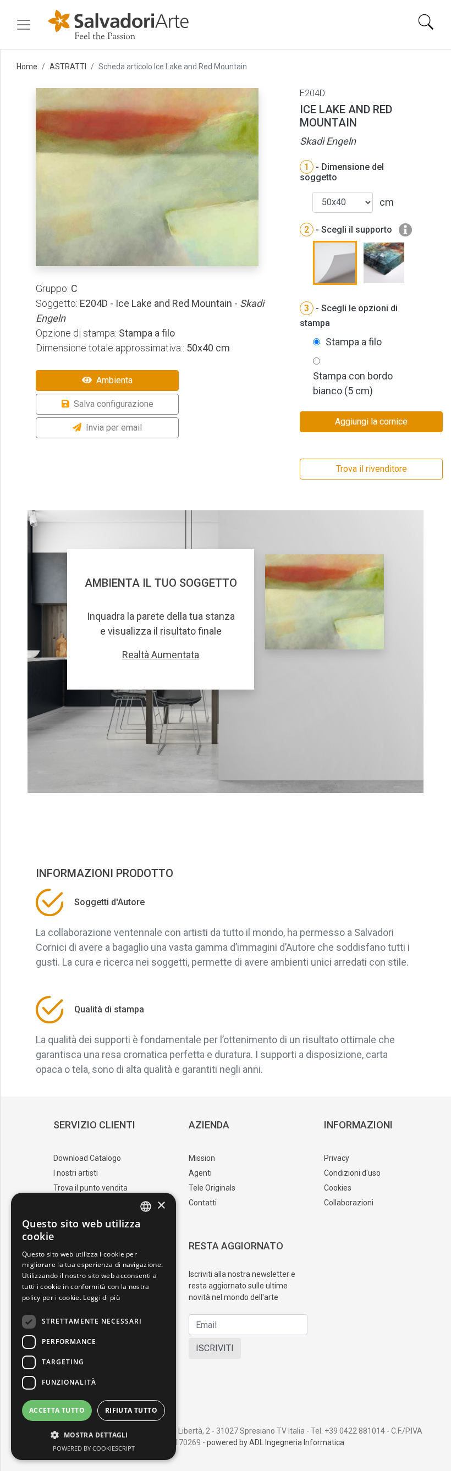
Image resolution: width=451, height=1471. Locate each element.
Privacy (336, 1158)
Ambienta (114, 380)
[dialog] (93, 1326)
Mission (202, 1158)
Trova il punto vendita (90, 1187)
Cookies (337, 1187)
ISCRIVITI (215, 1348)
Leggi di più (101, 1297)
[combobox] (145, 1206)
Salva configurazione (113, 404)
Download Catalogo (87, 1158)
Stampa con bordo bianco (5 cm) (353, 383)
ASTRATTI (68, 66)
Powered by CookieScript (94, 1448)
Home (26, 66)
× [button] (161, 1206)
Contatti (203, 1202)
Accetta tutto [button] (57, 1410)
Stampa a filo (354, 342)
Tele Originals (212, 1187)
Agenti (200, 1173)
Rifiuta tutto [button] (131, 1410)
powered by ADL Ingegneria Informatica (275, 1442)
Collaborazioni (348, 1202)
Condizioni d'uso (352, 1173)
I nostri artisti (75, 1173)
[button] (93, 1434)
